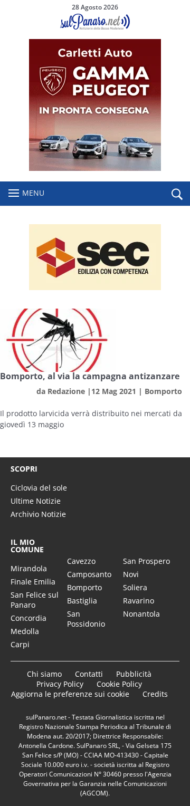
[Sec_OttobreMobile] (95, 257)
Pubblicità (133, 674)
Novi (131, 574)
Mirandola (29, 568)
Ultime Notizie (36, 501)
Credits (155, 694)
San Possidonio (86, 619)
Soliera (135, 587)
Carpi (20, 644)
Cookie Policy (119, 684)
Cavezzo (81, 561)
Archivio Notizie (38, 514)
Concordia (28, 618)
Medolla (25, 631)
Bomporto (163, 391)
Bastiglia (82, 601)
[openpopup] (177, 194)
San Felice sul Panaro (35, 600)
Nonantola (141, 614)
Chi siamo (44, 674)
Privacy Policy (59, 684)
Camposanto (89, 574)
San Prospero (146, 561)
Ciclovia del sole (39, 488)
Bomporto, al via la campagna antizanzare (89, 376)
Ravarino (138, 601)
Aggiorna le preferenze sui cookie (70, 694)
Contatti (89, 674)
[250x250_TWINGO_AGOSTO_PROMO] (95, 168)
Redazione (66, 391)
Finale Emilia (33, 582)
